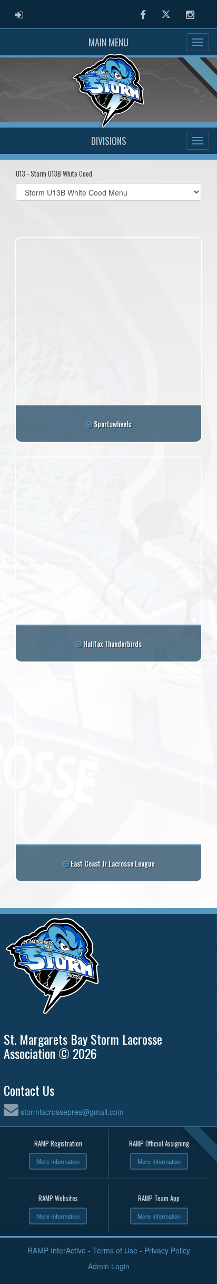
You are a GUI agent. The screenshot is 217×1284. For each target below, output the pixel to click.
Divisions (108, 141)
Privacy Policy (167, 1250)
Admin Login (109, 1266)
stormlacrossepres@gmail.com (72, 1111)
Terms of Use (115, 1250)
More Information (58, 1161)
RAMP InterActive (56, 1250)
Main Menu (108, 42)
